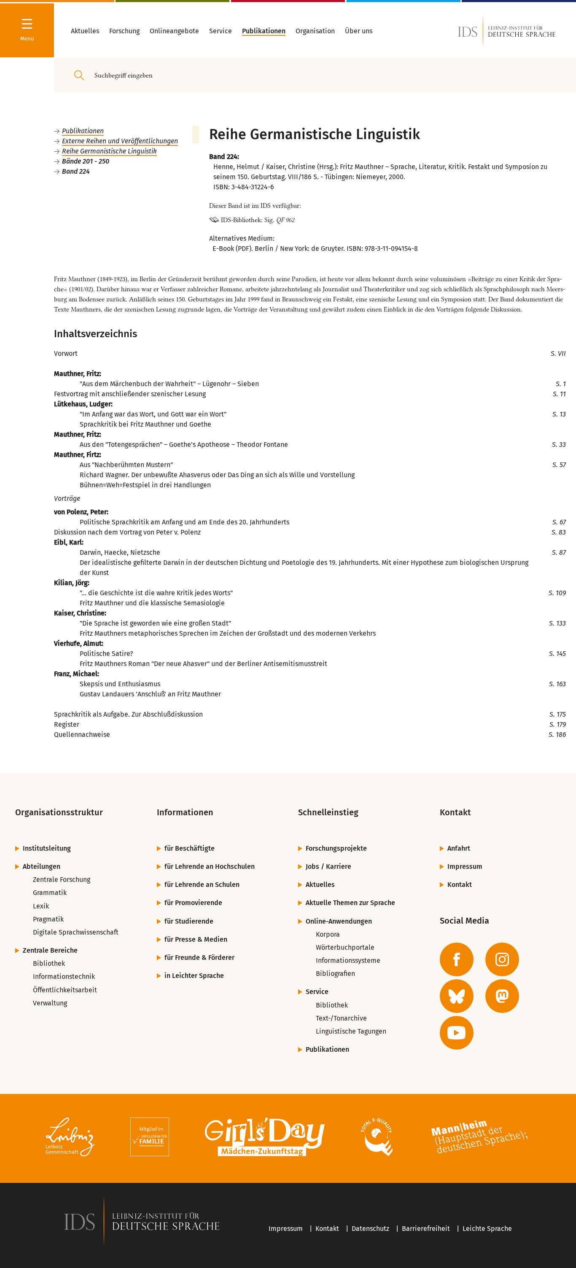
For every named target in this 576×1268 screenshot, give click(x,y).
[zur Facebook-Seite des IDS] (457, 959)
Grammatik (50, 893)
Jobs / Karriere (328, 866)
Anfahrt (458, 848)
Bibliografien (335, 974)
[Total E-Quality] (377, 1138)
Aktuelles (320, 885)
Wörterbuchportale (345, 947)
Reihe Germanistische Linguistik (109, 151)
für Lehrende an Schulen (202, 885)
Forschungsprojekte (336, 848)
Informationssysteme (348, 960)
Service (317, 992)
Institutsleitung (47, 848)
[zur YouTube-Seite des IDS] (457, 1033)
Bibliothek (49, 963)
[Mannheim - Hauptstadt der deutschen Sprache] (479, 1138)
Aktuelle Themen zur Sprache (350, 903)
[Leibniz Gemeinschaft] (70, 1138)
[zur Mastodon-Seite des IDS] (502, 996)
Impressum (464, 866)
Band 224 (76, 171)
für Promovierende (193, 903)
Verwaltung (50, 1003)
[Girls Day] (265, 1138)
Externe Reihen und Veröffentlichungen (120, 141)
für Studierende (188, 921)
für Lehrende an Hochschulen (209, 866)
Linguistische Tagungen (351, 1031)
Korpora (328, 934)
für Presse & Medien (195, 939)
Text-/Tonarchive (341, 1018)
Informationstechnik (64, 976)
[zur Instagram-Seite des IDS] (502, 959)
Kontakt (459, 885)
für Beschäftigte (189, 848)
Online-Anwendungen (339, 921)
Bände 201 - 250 (85, 161)
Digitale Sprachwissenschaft (75, 932)
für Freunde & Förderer (199, 958)
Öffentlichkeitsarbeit (65, 990)
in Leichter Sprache (194, 976)
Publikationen (83, 131)
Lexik (41, 906)
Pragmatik (48, 919)
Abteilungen (41, 866)
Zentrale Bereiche (50, 950)
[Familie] (149, 1138)
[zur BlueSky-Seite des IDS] (457, 996)
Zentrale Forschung (61, 880)
